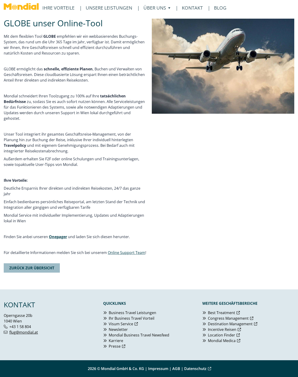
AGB (176, 368)
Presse (115, 346)
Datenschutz (195, 368)
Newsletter (118, 329)
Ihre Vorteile (58, 8)
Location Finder (221, 335)
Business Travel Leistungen (132, 312)
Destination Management (230, 323)
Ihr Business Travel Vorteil (131, 318)
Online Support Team (126, 252)
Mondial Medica (222, 340)
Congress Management (228, 318)
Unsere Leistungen (109, 8)
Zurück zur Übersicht (31, 268)
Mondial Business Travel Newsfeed (139, 335)
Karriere (116, 340)
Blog (220, 8)
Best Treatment (221, 312)
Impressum (158, 368)
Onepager (58, 236)
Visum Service (121, 323)
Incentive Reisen (222, 329)
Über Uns (154, 8)
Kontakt (192, 8)
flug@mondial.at (23, 332)
